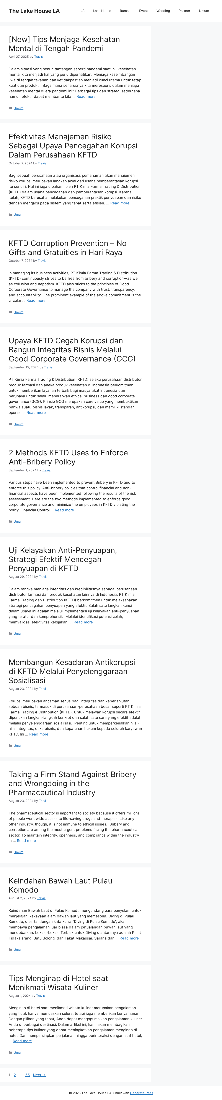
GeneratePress (141, 1093)
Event (143, 11)
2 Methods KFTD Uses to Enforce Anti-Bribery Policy (68, 457)
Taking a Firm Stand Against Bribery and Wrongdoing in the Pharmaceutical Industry (72, 783)
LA (82, 11)
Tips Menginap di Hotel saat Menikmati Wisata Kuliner (58, 983)
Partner (184, 11)
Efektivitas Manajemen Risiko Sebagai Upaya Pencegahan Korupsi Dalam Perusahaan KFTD (73, 145)
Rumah (125, 11)
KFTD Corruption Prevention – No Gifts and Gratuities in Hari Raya (68, 248)
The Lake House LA (34, 11)
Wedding (163, 11)
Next (39, 1075)
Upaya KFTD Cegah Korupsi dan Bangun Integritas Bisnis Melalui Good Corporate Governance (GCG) (72, 349)
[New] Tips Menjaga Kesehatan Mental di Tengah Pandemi (64, 44)
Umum (204, 11)
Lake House (102, 11)
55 (28, 1075)
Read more (86, 96)
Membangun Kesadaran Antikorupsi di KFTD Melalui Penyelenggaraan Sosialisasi (72, 671)
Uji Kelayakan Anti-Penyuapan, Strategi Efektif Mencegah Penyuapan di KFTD (63, 559)
